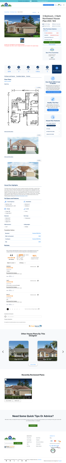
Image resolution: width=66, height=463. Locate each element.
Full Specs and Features (9, 76)
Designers (38, 439)
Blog (50, 437)
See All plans (33, 364)
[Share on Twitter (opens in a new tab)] (11, 276)
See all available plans (42, 1)
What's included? (7, 81)
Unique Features (50, 134)
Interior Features (50, 131)
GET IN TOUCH (33, 425)
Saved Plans (38, 437)
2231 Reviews (12, 259)
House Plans (6, 12)
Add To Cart (53, 42)
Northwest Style (13, 12)
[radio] (23, 257)
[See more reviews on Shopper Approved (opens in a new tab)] (13, 276)
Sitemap (39, 459)
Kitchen (48, 128)
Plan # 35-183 (28, 394)
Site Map (28, 446)
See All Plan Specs (57, 70)
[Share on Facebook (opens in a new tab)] (10, 276)
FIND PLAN (19, 443)
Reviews (28, 76)
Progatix (60, 460)
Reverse (36, 36)
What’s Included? (52, 44)
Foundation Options (20, 76)
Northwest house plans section (22, 195)
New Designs (29, 439)
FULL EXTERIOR (8, 400)
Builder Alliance (38, 446)
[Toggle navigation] (63, 5)
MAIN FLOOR (17, 400)
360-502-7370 (55, 445)
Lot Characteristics (51, 123)
